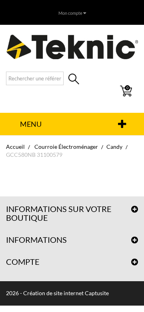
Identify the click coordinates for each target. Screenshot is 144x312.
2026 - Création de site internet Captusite (57, 293)
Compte (23, 261)
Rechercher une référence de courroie (74, 80)
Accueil (15, 146)
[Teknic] (72, 47)
